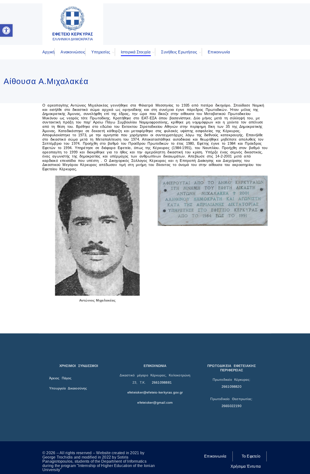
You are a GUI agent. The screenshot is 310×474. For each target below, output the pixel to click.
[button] (6, 30)
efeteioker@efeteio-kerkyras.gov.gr (155, 392)
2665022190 (231, 406)
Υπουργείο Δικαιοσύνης (68, 388)
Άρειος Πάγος (60, 378)
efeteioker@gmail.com (155, 402)
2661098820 (231, 386)
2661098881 (162, 382)
